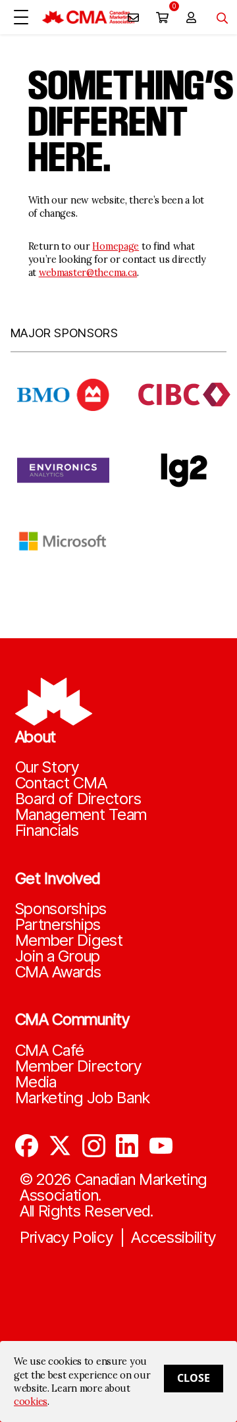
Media (36, 1082)
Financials (47, 830)
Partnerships (58, 925)
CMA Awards (58, 972)
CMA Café (50, 1050)
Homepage (115, 246)
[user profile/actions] (191, 17)
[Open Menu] (21, 17)
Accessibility (173, 1237)
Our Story (47, 767)
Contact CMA (61, 783)
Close (193, 1378)
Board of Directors (78, 799)
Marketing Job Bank (82, 1098)
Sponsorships (61, 909)
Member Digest (69, 940)
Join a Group (58, 956)
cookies (30, 1402)
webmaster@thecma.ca (88, 273)
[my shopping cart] (162, 17)
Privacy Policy (66, 1237)
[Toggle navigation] (217, 17)
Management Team (81, 815)
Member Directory (78, 1066)
